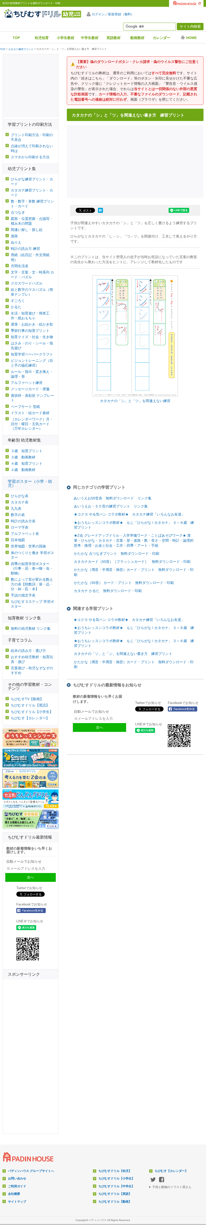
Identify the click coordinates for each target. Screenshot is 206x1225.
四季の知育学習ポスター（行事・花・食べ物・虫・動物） (32, 568)
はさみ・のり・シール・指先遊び (32, 345)
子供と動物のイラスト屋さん (171, 1187)
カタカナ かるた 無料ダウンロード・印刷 (108, 591)
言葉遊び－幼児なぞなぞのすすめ (32, 670)
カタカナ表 (19, 502)
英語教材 (114, 38)
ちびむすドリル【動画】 (115, 1201)
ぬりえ (16, 242)
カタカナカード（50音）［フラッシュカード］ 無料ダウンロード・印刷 (132, 562)
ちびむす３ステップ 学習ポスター (32, 604)
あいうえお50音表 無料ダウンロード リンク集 (112, 498)
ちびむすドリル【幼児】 (115, 1171)
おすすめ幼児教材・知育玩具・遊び (32, 659)
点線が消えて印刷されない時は (32, 148)
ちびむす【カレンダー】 (30, 718)
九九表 (16, 508)
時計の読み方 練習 (25, 249)
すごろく (18, 301)
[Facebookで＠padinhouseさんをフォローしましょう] (184, 709)
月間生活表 (19, 266)
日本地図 (18, 540)
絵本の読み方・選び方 (28, 651)
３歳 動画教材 (23, 457)
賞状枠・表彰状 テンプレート (32, 397)
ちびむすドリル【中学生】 (116, 1186)
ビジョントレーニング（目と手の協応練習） (32, 363)
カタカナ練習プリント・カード (32, 192)
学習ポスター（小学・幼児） (30, 483)
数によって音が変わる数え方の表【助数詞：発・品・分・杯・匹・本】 (32, 584)
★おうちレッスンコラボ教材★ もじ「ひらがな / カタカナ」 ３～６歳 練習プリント (134, 525)
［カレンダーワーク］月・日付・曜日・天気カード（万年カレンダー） (32, 424)
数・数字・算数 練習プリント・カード (32, 203)
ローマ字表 (19, 527)
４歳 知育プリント (26, 463)
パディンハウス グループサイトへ (31, 1171)
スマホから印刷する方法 (30, 157)
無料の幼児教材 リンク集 (30, 628)
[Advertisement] (136, 161)
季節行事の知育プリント (30, 331)
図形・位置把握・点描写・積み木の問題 (32, 221)
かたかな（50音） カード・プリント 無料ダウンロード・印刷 (124, 583)
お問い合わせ (17, 1178)
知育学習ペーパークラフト (32, 354)
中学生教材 (89, 38)
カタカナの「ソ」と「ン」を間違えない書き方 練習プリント (123, 654)
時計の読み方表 (23, 521)
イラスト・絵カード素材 (30, 413)
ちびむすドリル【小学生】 (32, 712)
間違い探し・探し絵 (26, 230)
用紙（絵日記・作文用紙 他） (30, 257)
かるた (16, 307)
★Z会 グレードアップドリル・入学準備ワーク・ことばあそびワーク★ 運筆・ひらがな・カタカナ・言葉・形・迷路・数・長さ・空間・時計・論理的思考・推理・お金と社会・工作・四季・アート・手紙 (133, 540)
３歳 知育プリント (26, 451)
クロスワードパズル (26, 283)
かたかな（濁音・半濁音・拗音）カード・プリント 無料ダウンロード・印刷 (133, 572)
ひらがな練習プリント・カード (32, 181)
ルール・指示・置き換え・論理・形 (32, 374)
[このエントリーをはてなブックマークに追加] (100, 213)
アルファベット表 (25, 534)
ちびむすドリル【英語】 (30, 705)
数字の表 (18, 515)
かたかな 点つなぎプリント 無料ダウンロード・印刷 (116, 553)
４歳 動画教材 (23, 470)
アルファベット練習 (26, 383)
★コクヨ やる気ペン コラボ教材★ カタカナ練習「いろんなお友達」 (129, 514)
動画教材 (137, 38)
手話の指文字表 (23, 595)
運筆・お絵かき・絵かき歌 (32, 324)
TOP (16, 38)
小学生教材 (65, 38)
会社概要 (14, 1194)
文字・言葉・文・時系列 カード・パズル (32, 274)
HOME (191, 38)
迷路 (14, 236)
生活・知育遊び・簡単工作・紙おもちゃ (30, 315)
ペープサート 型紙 (25, 407)
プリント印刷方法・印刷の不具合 (32, 137)
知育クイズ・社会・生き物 (32, 337)
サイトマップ (17, 1201)
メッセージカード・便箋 (30, 389)
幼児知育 (42, 38)
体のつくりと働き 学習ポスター (32, 555)
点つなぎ (18, 212)
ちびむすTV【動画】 (27, 699)
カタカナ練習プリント (20, 49)
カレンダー (161, 38)
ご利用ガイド (17, 1186)
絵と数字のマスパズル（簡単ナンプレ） (32, 292)
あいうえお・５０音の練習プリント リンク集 (111, 506)
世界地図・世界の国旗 (28, 546)
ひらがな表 (19, 496)
